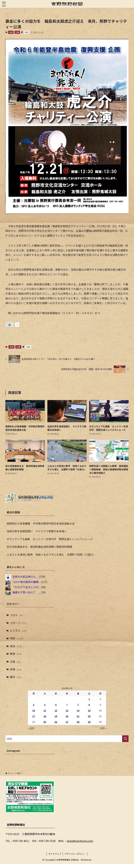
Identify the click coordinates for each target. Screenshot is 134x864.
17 (33, 716)
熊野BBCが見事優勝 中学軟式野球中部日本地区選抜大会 (41, 523)
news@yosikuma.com (80, 841)
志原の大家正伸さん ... (25, 577)
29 (89, 722)
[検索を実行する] (125, 738)
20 (67, 716)
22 (89, 716)
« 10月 (31, 728)
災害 (17, 32)
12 (56, 710)
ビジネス (18, 630)
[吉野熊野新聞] (67, 4)
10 (33, 710)
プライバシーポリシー (75, 853)
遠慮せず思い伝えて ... (26, 592)
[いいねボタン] (9, 324)
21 (78, 716)
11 (45, 710)
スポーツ (18, 623)
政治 (15, 646)
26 (56, 722)
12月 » (103, 728)
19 (56, 716)
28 (78, 722)
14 (78, 710)
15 (89, 710)
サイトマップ (54, 853)
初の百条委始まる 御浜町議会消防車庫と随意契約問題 (39, 547)
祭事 (15, 669)
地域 (11, 32)
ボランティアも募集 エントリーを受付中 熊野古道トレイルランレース (50, 539)
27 (67, 722)
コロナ (16, 615)
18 (44, 716)
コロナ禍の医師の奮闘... (26, 582)
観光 (15, 677)
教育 (15, 654)
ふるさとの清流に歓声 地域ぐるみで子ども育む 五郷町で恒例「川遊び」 (51, 554)
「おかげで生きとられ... (26, 587)
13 (67, 710)
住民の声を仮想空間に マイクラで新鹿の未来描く (37, 531)
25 (44, 722)
